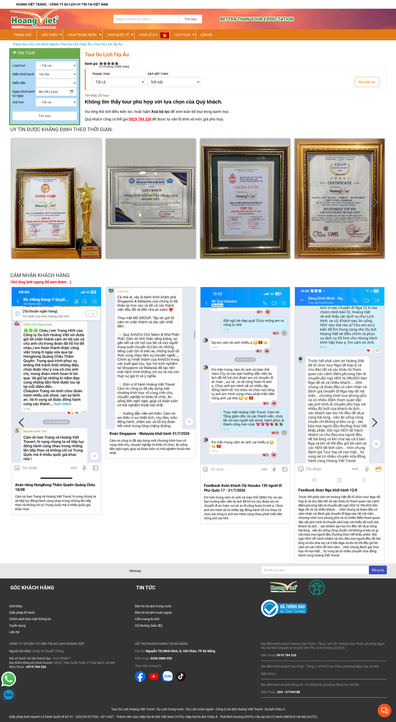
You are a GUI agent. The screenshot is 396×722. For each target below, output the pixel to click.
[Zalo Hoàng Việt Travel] (167, 680)
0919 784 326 (140, 119)
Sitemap (135, 571)
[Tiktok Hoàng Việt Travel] (181, 680)
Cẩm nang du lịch (147, 619)
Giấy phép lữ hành (22, 612)
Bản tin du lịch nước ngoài (153, 612)
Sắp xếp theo (158, 74)
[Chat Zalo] (8, 701)
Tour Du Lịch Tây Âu (108, 44)
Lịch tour (182, 35)
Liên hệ (206, 35)
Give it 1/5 (101, 63)
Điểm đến (19, 83)
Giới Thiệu (49, 35)
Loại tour (19, 65)
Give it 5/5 (117, 63)
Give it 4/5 (113, 63)
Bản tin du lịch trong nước (153, 606)
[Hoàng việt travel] (55, 19)
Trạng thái (101, 74)
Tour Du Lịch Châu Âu (76, 44)
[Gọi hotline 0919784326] (8, 685)
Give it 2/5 (105, 63)
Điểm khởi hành (23, 74)
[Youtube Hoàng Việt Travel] (153, 680)
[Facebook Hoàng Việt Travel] (140, 680)
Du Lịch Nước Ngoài (44, 44)
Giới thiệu (15, 606)
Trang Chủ (22, 35)
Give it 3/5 (109, 63)
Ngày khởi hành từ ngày (24, 94)
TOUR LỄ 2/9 (148, 35)
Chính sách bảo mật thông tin (30, 619)
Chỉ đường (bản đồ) (148, 625)
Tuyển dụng (17, 625)
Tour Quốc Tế (118, 35)
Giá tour (18, 102)
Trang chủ (20, 44)
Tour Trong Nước (82, 35)
